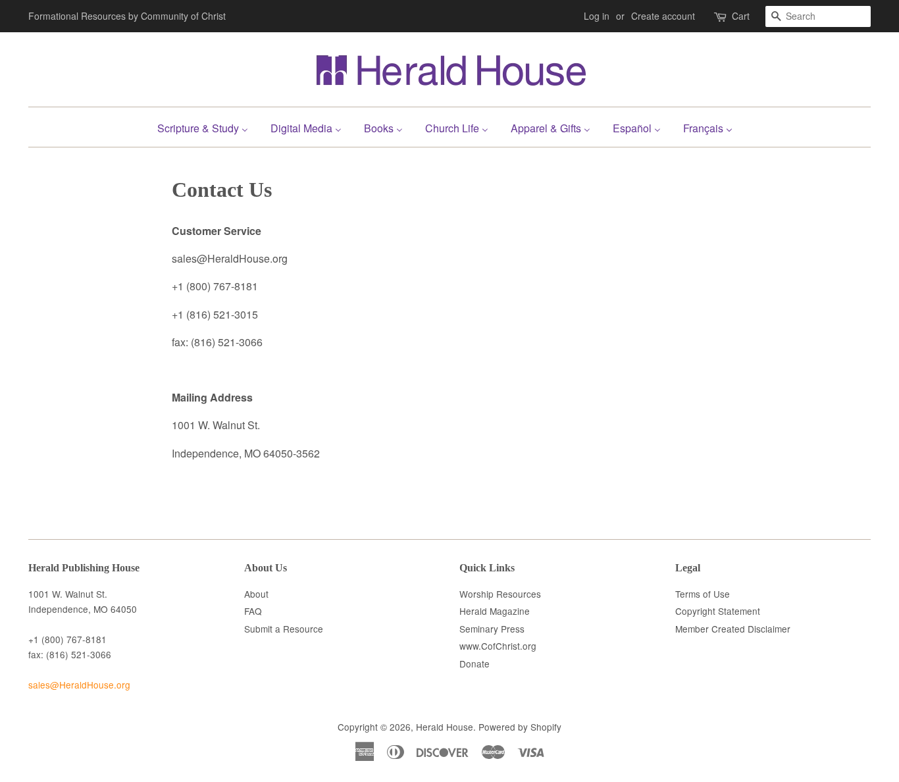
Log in (596, 15)
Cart (741, 15)
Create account (663, 15)
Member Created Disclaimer (732, 628)
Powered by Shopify (519, 726)
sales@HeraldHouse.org (79, 684)
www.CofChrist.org (497, 645)
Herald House (444, 726)
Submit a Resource (283, 628)
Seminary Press (492, 628)
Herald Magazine (494, 610)
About (256, 593)
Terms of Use (702, 593)
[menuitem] (207, 126)
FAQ (253, 610)
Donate (474, 663)
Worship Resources (500, 593)
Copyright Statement (717, 610)
